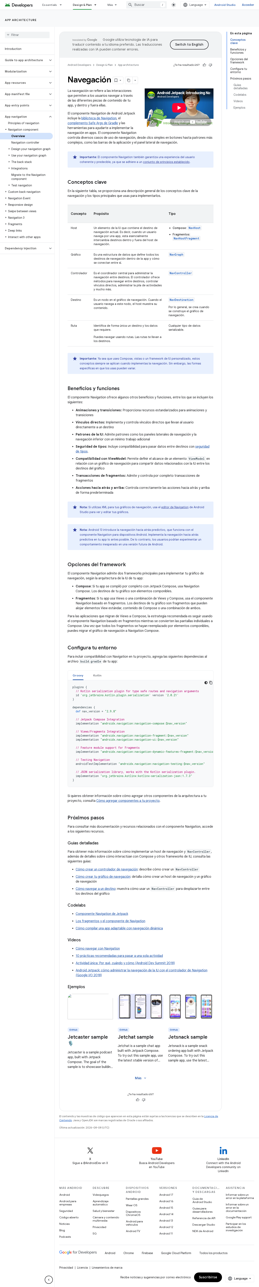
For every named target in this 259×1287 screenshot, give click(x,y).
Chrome (128, 1253)
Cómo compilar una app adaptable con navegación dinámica (119, 928)
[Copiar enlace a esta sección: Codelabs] (90, 905)
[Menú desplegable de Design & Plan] (97, 5)
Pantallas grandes (137, 1199)
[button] (24, 60)
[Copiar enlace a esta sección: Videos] (85, 940)
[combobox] (146, 4)
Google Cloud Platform (176, 1253)
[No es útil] (210, 65)
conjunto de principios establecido (166, 162)
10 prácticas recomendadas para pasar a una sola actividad (119, 956)
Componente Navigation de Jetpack (102, 914)
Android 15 (166, 1207)
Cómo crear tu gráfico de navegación (103, 877)
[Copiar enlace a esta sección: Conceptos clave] (111, 182)
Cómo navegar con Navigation (98, 949)
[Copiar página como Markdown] (129, 80)
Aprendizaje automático (100, 1202)
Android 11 (166, 1233)
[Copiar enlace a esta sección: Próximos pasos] (108, 818)
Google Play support (239, 1217)
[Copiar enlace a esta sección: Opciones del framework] (130, 565)
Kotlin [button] (97, 675)
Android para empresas (67, 1202)
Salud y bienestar (104, 1211)
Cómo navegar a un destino (96, 889)
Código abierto (69, 1217)
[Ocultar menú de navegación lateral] (49, 1280)
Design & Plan (82, 5)
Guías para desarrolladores (202, 1210)
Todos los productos (213, 1253)
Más (110, 5)
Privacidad (99, 1227)
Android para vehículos (134, 1223)
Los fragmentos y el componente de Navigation (110, 921)
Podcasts (65, 1237)
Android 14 (166, 1214)
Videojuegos (101, 1195)
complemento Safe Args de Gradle (93, 123)
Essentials (49, 5)
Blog (62, 1230)
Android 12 (166, 1227)
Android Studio (225, 5)
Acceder (248, 5)
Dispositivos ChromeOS (133, 1213)
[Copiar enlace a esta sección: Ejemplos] (89, 987)
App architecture (21, 20)
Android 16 (166, 1201)
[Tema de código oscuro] (206, 682)
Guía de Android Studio (202, 1200)
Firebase (147, 1253)
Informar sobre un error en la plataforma (240, 1196)
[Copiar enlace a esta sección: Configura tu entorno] (121, 648)
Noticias (64, 1224)
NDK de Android (202, 1231)
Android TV (133, 1231)
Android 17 (166, 1195)
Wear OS (131, 1205)
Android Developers (79, 65)
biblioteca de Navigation (99, 118)
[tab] (78, 675)
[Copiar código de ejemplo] (210, 682)
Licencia (82, 1267)
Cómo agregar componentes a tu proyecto (128, 801)
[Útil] (204, 65)
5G (95, 1233)
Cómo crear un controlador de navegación (107, 869)
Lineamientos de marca (107, 1267)
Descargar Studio (203, 1224)
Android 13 (166, 1220)
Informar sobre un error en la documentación (237, 1208)
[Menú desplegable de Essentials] (62, 5)
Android (64, 1195)
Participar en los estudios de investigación (236, 1227)
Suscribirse (208, 1277)
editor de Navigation (175, 507)
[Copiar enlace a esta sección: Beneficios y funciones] (124, 388)
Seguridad (66, 1211)
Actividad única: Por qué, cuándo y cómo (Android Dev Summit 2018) (125, 963)
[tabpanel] (140, 733)
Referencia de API (203, 1218)
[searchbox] (27, 35)
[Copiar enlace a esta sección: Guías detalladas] (103, 843)
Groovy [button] (78, 675)
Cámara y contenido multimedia (106, 1219)
